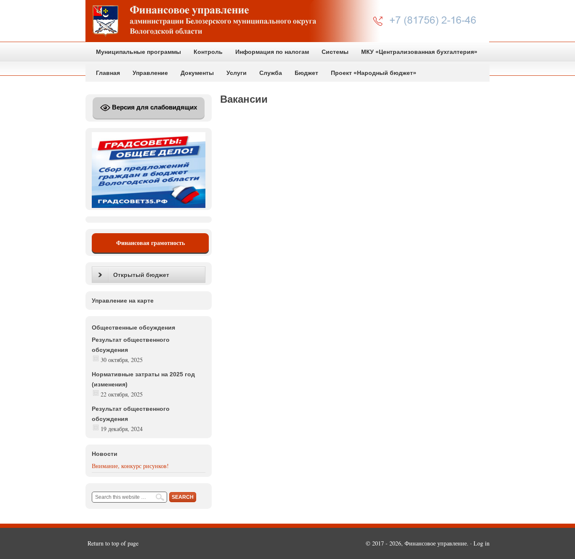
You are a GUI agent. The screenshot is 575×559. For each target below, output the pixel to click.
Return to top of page (113, 543)
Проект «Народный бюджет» (373, 72)
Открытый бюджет (141, 275)
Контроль (208, 51)
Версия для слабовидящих (153, 107)
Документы (197, 72)
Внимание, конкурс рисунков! (130, 466)
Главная (108, 72)
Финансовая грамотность (150, 242)
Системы (335, 51)
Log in (482, 543)
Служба (270, 72)
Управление (150, 72)
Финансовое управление (287, 21)
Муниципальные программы (138, 51)
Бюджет (306, 72)
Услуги (236, 72)
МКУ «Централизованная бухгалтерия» (419, 51)
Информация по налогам (272, 51)
